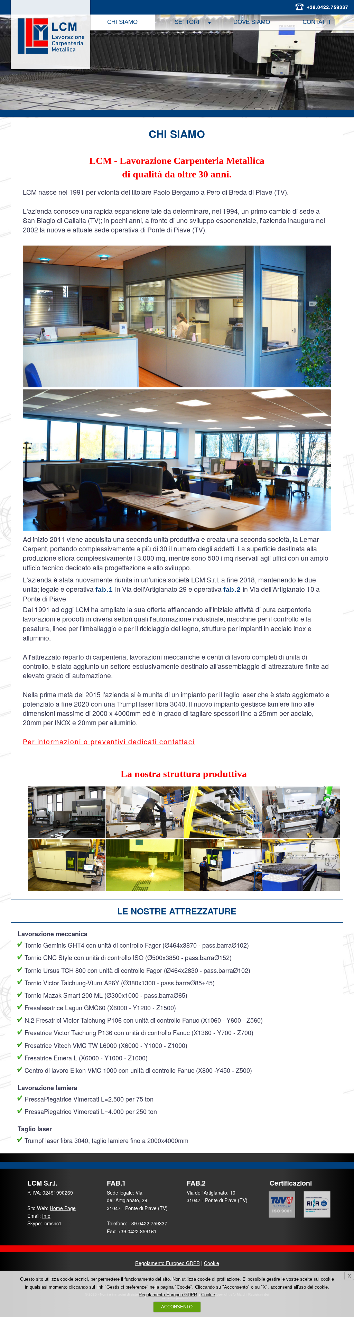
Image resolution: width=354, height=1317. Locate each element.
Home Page (63, 1208)
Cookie (211, 1263)
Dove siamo (251, 22)
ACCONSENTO (177, 1306)
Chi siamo (122, 22)
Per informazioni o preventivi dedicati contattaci (109, 741)
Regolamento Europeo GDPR (167, 1263)
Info (46, 1215)
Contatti (316, 22)
